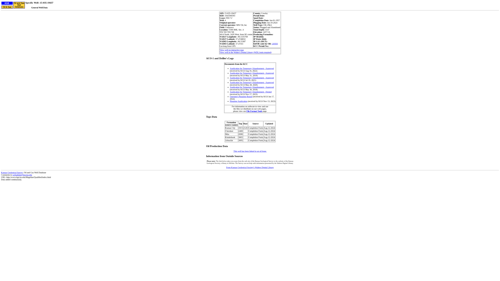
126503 (275, 44)
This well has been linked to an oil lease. (250, 151)
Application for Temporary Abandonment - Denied (251, 92)
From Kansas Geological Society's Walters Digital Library (250, 167)
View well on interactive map (232, 50)
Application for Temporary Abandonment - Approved (252, 68)
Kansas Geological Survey (12, 172)
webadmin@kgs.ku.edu (22, 175)
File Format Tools (254, 111)
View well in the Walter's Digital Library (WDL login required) (245, 52)
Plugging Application (238, 101)
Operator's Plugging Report (241, 96)
